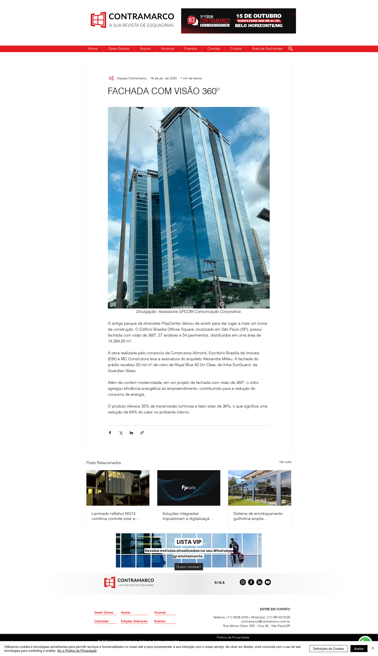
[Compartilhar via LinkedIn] (131, 433)
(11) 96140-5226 (278, 617)
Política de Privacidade (233, 637)
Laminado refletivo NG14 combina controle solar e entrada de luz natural (113, 516)
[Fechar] (372, 648)
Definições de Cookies (328, 648)
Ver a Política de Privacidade (77, 650)
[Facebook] (251, 582)
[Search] (290, 48)
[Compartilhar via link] (142, 433)
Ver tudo (285, 462)
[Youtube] (268, 582)
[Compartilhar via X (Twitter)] (121, 433)
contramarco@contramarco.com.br (265, 621)
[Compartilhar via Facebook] (110, 433)
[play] (285, 12)
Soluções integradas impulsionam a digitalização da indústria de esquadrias (187, 516)
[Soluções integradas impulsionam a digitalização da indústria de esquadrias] (188, 488)
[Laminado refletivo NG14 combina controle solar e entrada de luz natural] (117, 488)
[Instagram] (243, 582)
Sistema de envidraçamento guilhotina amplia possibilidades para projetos (258, 516)
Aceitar (359, 648)
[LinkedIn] (259, 582)
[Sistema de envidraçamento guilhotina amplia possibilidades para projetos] (259, 488)
